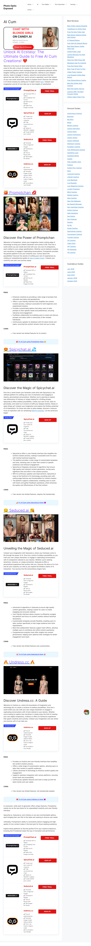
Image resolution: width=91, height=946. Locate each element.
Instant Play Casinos (74, 168)
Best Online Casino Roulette (77, 26)
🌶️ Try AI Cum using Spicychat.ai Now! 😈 (31, 502)
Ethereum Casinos (73, 144)
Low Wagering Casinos (75, 186)
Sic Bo (69, 225)
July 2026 (70, 269)
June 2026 (71, 272)
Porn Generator (60, 4)
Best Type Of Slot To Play (76, 69)
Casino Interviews (73, 129)
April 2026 (71, 275)
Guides (69, 159)
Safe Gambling (72, 213)
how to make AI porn (37, 258)
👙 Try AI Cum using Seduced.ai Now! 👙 (31, 654)
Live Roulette (72, 183)
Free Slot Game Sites (74, 66)
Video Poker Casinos (74, 72)
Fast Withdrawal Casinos (76, 150)
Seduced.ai (28, 139)
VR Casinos (71, 252)
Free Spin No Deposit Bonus (77, 43)
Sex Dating (71, 216)
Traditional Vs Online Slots (76, 29)
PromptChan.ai (30, 90)
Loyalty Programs (73, 189)
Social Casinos (72, 228)
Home (29, 4)
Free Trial (49, 91)
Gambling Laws (72, 153)
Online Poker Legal (74, 52)
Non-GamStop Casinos (75, 207)
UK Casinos (71, 240)
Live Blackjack (72, 180)
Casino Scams (72, 138)
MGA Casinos (72, 192)
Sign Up (47, 114)
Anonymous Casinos (74, 113)
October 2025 (72, 281)
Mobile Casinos (72, 195)
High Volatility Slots (74, 162)
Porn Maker (45, 4)
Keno (69, 171)
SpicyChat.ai (29, 113)
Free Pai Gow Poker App (76, 32)
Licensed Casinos (73, 174)
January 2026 (72, 278)
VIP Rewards (71, 249)
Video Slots (71, 243)
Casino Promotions (74, 135)
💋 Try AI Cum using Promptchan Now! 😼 (31, 342)
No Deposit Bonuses (74, 204)
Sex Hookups (72, 219)
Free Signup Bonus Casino (76, 80)
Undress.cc (28, 164)
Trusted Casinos (73, 237)
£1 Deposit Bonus (73, 40)
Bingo (69, 122)
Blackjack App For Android (76, 63)
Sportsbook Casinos (74, 231)
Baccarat (70, 116)
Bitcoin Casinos (72, 125)
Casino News (72, 132)
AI (37, 4)
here (42, 82)
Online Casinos (72, 210)
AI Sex (30, 10)
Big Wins (70, 119)
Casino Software (73, 141)
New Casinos (72, 198)
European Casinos (73, 147)
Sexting (72, 4)
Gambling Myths (73, 156)
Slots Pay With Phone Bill (76, 60)
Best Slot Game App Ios (75, 89)
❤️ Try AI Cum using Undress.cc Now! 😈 (31, 799)
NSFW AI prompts (37, 411)
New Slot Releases (74, 201)
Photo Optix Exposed (10, 7)
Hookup (70, 165)
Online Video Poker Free (76, 97)
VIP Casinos (71, 246)
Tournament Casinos (74, 234)
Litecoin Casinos (73, 177)
